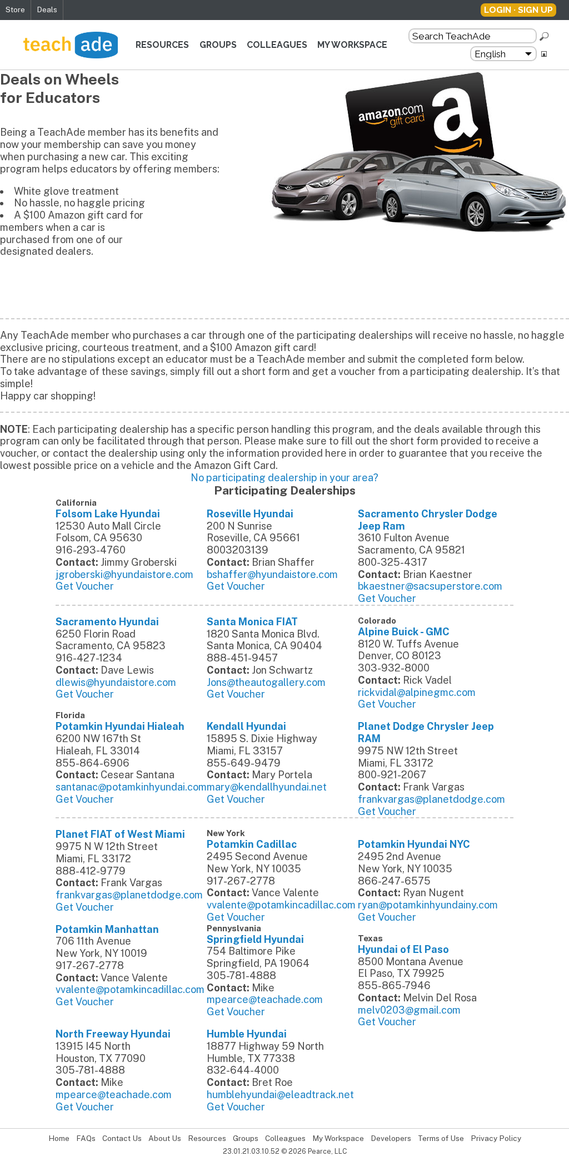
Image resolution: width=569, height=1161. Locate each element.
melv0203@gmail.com (409, 1010)
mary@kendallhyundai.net (267, 787)
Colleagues (277, 44)
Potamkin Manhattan (107, 929)
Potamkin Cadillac (252, 844)
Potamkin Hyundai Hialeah (120, 726)
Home (58, 1138)
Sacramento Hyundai (107, 622)
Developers (391, 1138)
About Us (164, 1138)
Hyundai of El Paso (403, 949)
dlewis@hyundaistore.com (116, 682)
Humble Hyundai (247, 1034)
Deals (47, 9)
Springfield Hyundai (255, 939)
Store (15, 9)
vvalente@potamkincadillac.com (281, 905)
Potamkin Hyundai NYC (414, 844)
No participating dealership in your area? (284, 477)
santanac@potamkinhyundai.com (131, 787)
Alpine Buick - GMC (404, 632)
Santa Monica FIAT (252, 622)
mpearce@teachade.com (265, 999)
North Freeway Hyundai (113, 1034)
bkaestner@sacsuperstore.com (430, 586)
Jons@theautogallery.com (266, 682)
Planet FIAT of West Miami (120, 834)
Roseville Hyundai (250, 514)
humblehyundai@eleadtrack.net (280, 1094)
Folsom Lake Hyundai (108, 514)
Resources (162, 44)
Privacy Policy (496, 1138)
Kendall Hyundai (246, 726)
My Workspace (352, 44)
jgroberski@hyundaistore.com (124, 574)
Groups (218, 44)
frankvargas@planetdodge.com (431, 799)
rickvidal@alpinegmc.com (417, 692)
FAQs (86, 1138)
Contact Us (122, 1138)
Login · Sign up (518, 10)
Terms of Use (441, 1138)
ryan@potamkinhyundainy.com (428, 905)
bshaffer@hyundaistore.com (272, 574)
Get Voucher (85, 586)
